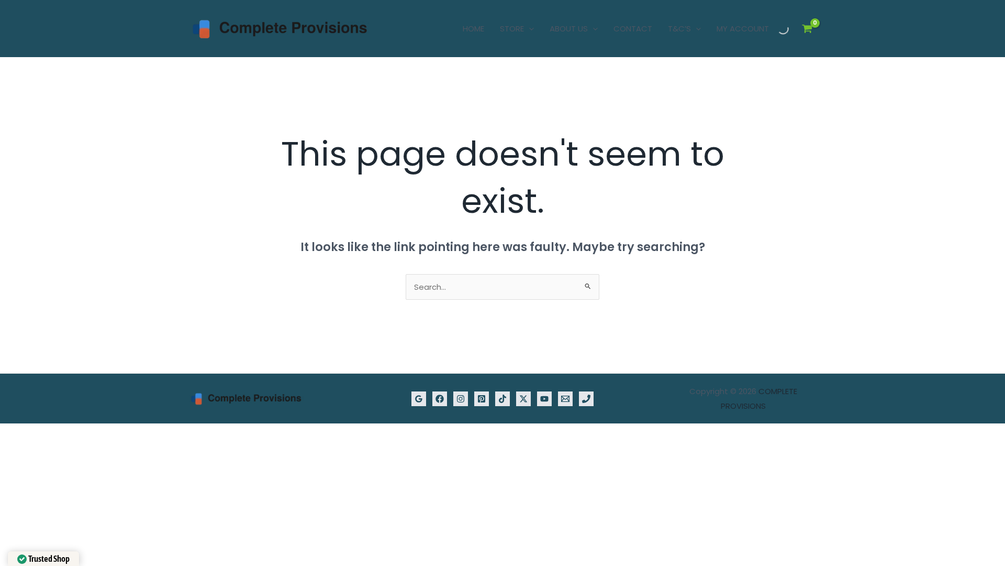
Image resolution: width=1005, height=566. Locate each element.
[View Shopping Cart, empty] (807, 28)
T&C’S (679, 28)
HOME (473, 28)
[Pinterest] (481, 398)
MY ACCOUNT (743, 28)
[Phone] (586, 398)
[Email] (565, 398)
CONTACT (632, 28)
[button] (529, 28)
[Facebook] (439, 398)
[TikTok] (502, 398)
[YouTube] (544, 398)
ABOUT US (569, 28)
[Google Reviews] (418, 398)
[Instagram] (460, 398)
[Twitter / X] (523, 398)
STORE (512, 28)
